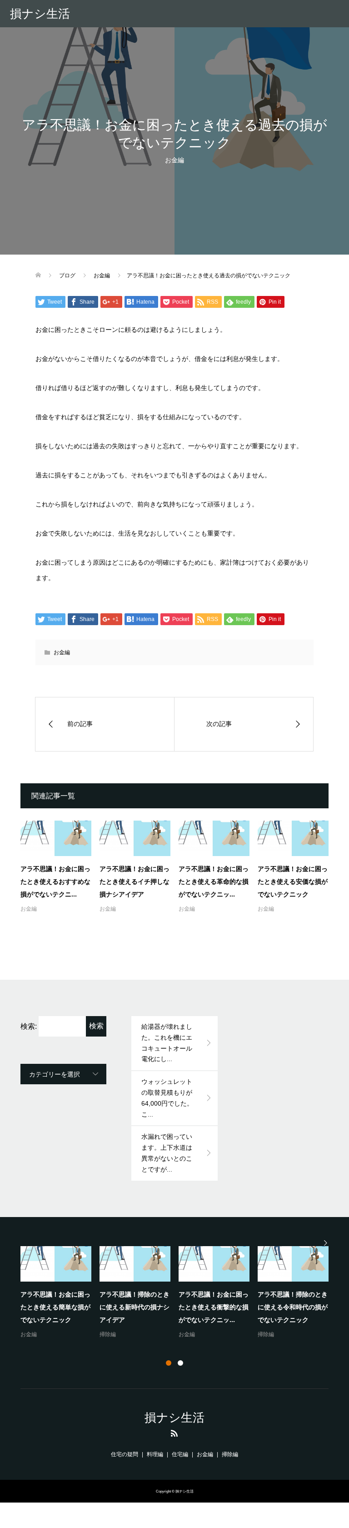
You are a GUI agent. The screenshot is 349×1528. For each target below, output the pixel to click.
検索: (28, 1026)
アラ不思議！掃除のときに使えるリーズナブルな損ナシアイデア (240, 1307)
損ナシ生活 (40, 13)
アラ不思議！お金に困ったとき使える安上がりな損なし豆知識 (161, 1307)
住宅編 (180, 1454)
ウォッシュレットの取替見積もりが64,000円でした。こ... (167, 1097)
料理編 (155, 1454)
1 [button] (168, 1363)
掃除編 (55, 1334)
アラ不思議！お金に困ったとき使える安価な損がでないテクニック (293, 881)
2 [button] (180, 1363)
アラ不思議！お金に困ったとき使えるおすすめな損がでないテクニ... (55, 881)
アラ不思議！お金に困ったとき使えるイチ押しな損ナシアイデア (135, 881)
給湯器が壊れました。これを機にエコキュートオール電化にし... (166, 1042)
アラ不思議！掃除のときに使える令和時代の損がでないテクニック (82, 1307)
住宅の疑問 (124, 1454)
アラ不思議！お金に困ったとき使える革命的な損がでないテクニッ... (214, 881)
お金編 (174, 160)
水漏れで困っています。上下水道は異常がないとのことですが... (166, 1152)
